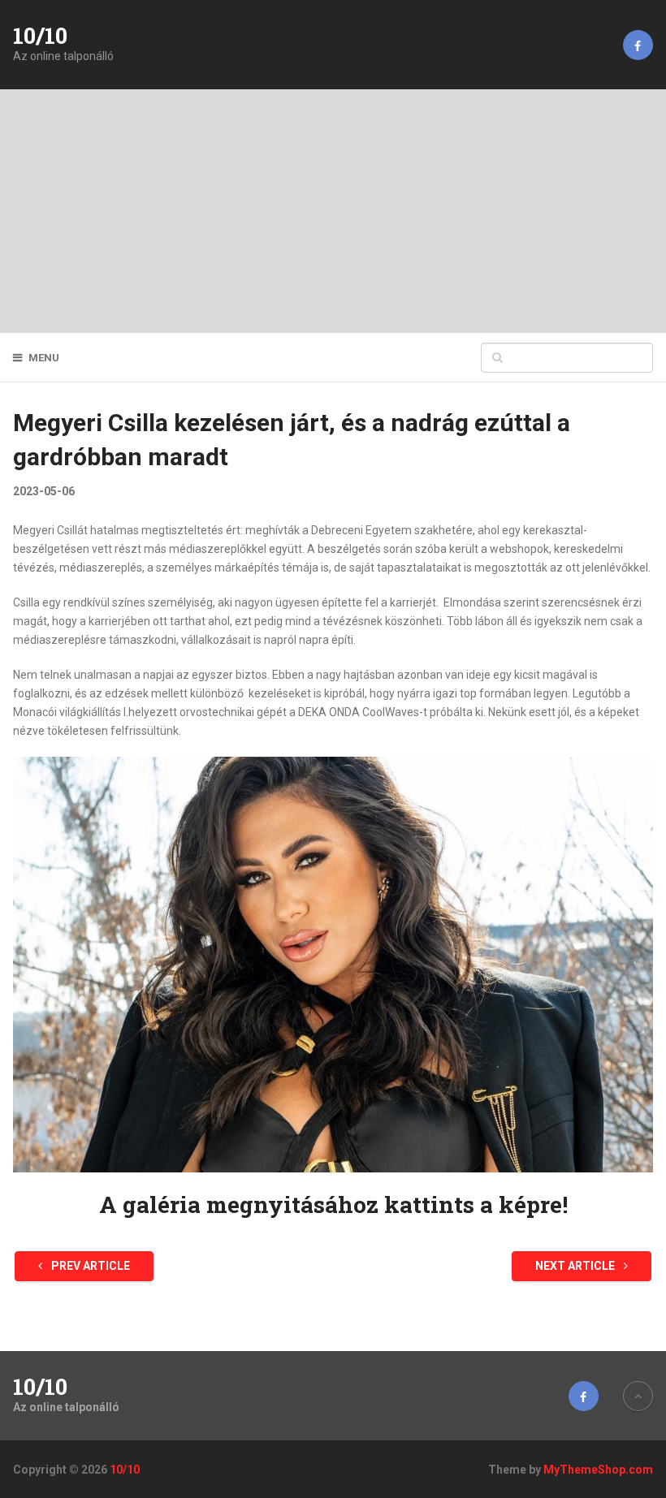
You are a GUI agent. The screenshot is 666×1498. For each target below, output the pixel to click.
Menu (43, 358)
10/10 (40, 35)
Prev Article (89, 1265)
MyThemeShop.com (598, 1469)
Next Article (576, 1265)
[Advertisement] (333, 211)
